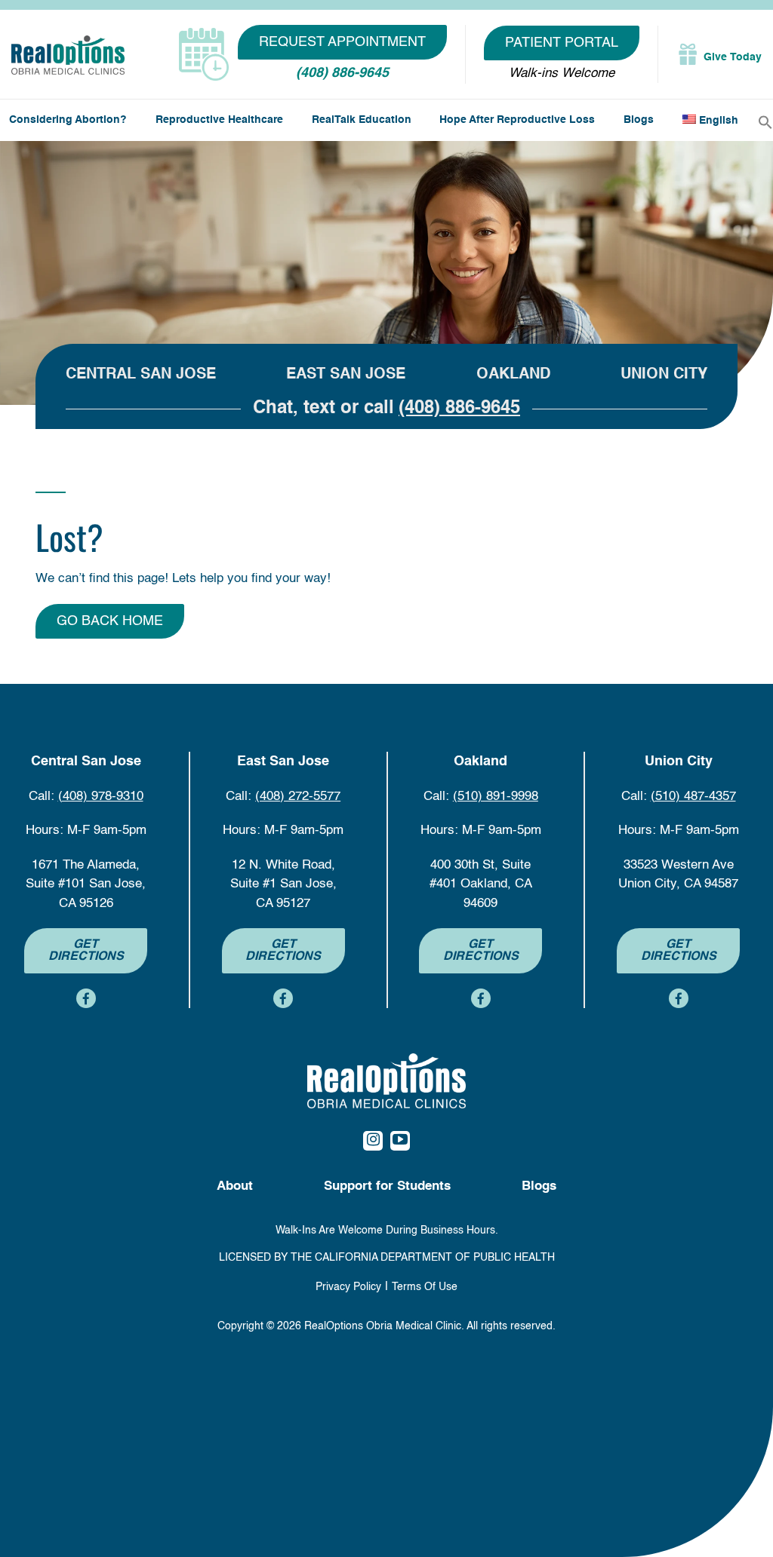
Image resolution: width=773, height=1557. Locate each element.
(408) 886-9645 (342, 73)
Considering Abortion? (68, 120)
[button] (765, 121)
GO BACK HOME (110, 621)
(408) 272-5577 (297, 796)
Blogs (639, 120)
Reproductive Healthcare (219, 120)
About (235, 1186)
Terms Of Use (424, 1287)
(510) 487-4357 (693, 796)
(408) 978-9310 (100, 796)
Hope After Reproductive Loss (517, 120)
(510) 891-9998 (495, 796)
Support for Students (387, 1186)
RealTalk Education (361, 120)
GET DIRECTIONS (86, 951)
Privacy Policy (348, 1287)
